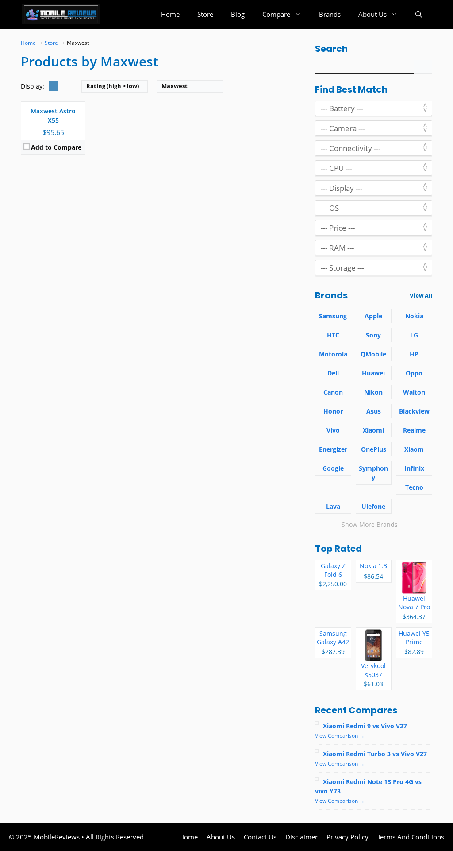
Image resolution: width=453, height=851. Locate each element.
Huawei (373, 373)
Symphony (373, 473)
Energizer (333, 449)
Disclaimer (301, 836)
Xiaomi (373, 430)
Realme (414, 430)
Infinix (414, 468)
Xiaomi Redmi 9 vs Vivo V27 (365, 726)
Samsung (333, 316)
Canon (333, 392)
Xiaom (414, 449)
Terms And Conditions (410, 836)
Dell (333, 373)
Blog (238, 14)
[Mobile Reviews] (61, 14)
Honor (333, 411)
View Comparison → (340, 735)
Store (205, 14)
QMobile (373, 354)
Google (333, 468)
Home (170, 14)
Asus (373, 411)
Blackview (414, 411)
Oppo (414, 373)
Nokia (414, 316)
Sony (373, 335)
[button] (419, 14)
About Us (372, 14)
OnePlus (373, 449)
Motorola (333, 354)
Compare (276, 14)
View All (421, 295)
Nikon (373, 392)
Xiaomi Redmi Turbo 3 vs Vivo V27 (375, 754)
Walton (414, 392)
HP (414, 354)
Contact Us (260, 836)
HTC (333, 335)
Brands (330, 14)
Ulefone (373, 506)
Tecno (414, 487)
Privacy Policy (347, 836)
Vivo (333, 430)
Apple (373, 316)
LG (414, 335)
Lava (333, 506)
